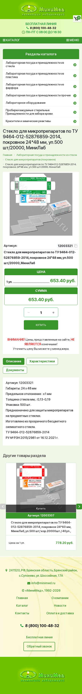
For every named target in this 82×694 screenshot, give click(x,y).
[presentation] (3, 506)
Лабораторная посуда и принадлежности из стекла (35, 64)
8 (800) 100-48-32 (42, 28)
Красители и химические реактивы (28, 121)
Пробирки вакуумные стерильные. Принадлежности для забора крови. (29, 112)
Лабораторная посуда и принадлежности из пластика (35, 75)
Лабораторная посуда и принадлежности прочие (38, 95)
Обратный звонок (39, 646)
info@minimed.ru (43, 583)
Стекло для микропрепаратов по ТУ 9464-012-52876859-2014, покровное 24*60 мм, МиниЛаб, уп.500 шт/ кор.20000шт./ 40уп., (41, 527)
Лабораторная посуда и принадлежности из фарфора (35, 86)
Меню (74, 40)
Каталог (13, 40)
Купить (41, 508)
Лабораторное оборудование (26, 103)
